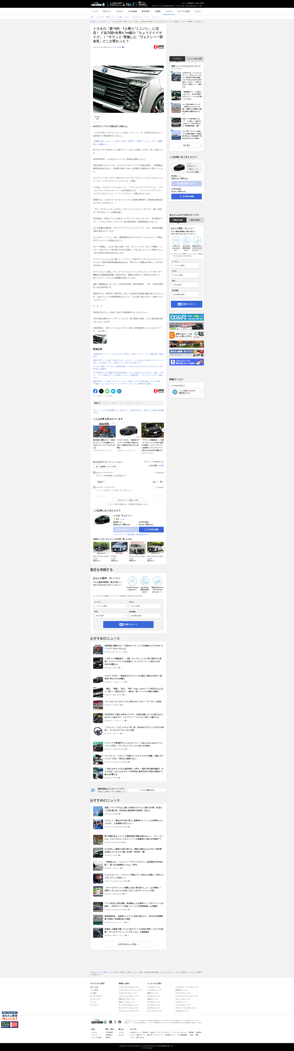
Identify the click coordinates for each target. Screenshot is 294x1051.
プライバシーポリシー (164, 1032)
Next (164, 430)
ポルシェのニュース (182, 999)
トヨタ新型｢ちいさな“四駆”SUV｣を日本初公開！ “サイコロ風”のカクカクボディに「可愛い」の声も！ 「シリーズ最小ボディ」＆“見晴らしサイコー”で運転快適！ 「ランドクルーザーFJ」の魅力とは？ (128, 375)
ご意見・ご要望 (194, 1035)
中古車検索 (132, 11)
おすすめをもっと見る (127, 944)
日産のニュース (152, 993)
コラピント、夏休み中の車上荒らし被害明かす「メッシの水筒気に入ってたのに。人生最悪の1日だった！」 (134, 821)
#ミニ (123, 403)
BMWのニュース (181, 990)
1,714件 (122, 519)
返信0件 (100, 482)
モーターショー (95, 999)
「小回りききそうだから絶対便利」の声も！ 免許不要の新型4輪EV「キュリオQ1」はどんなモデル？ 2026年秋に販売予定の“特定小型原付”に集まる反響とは (134, 771)
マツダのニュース (153, 1002)
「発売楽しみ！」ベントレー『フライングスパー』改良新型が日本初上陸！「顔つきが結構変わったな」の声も (134, 863)
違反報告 (160, 473)
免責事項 (198, 1032)
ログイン (184, 3)
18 (157, 482)
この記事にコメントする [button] (107, 466)
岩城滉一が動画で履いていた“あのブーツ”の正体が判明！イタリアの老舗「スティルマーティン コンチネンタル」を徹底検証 (134, 930)
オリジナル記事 (183, 11)
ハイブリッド (108, 237)
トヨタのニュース (153, 987)
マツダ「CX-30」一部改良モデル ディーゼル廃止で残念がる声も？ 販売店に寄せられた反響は (128, 444)
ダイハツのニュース (154, 1011)
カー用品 (93, 993)
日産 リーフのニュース (127, 1002)
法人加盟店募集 (182, 1035)
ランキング (177, 59)
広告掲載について (170, 1035)
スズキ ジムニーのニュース (128, 1011)
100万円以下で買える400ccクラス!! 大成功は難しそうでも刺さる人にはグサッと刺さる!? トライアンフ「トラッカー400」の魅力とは (134, 715)
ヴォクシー (134, 133)
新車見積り (146, 11)
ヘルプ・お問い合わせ (137, 1037)
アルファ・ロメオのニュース (185, 1008)
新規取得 (191, 3)
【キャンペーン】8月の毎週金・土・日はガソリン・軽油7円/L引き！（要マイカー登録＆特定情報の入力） (128, 411)
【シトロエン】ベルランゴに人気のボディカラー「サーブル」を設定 (133, 702)
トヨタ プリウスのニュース (128, 987)
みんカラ (121, 1035)
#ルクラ (115, 403)
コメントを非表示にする (155, 462)
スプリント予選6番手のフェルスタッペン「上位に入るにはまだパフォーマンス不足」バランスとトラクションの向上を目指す (134, 744)
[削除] (18, 1011)
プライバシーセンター (180, 1032)
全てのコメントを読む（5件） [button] (128, 500)
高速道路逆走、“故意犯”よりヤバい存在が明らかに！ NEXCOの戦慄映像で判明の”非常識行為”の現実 (134, 917)
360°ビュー (107, 11)
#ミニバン (131, 403)
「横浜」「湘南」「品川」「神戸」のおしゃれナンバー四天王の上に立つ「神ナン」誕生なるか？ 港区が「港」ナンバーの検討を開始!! (134, 690)
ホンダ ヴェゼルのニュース (128, 1005)
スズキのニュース (153, 1008)
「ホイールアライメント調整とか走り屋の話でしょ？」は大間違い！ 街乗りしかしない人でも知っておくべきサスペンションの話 (134, 889)
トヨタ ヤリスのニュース (128, 993)
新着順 (161, 465)
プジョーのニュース (182, 1005)
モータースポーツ (96, 996)
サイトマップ (158, 1035)
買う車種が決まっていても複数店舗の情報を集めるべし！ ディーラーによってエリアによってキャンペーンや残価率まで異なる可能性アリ (134, 837)
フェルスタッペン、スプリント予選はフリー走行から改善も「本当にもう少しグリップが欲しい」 (134, 876)
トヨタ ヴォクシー (122, 515)
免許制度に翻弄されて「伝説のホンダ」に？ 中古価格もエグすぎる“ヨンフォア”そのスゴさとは (104, 444)
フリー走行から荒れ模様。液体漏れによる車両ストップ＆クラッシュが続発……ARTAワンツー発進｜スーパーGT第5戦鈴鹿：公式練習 (134, 904)
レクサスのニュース (154, 990)
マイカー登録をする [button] (147, 790)
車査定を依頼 (178, 220)
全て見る (97, 118)
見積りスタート (130, 624)
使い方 (120, 462)
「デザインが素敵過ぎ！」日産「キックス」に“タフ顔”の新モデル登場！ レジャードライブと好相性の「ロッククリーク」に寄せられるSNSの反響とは (152, 445)
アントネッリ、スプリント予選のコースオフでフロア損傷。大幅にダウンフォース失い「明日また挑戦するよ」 (134, 757)
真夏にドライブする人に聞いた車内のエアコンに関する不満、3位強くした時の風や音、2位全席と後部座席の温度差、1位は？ (134, 809)
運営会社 (145, 1032)
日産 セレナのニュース (127, 999)
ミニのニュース (181, 1002)
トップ (95, 11)
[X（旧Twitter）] (115, 1022)
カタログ (119, 11)
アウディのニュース (182, 993)
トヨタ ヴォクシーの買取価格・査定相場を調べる (131, 534)
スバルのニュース (153, 1005)
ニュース (169, 11)
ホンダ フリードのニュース (128, 1008)
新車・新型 (94, 987)
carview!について (135, 1032)
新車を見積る (195, 220)
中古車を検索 (152, 529)
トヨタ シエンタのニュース (128, 996)
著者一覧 (150, 1035)
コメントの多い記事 (194, 59)
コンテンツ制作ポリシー (137, 1035)
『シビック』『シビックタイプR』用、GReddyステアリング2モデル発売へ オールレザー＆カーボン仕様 (134, 728)
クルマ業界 (94, 990)
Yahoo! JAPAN (199, 3)
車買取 (158, 11)
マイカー (197, 11)
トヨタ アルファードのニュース (130, 990)
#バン (140, 403)
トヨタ (96, 133)
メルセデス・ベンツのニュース (186, 987)
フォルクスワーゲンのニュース (186, 996)
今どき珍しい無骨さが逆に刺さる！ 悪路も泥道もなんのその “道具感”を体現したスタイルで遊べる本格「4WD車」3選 (133, 850)
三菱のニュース (152, 999)
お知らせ (152, 1032)
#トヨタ (106, 403)
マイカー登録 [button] (194, 172)
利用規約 (191, 1032)
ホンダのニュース (153, 996)
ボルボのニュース (181, 1011)
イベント (93, 1002)
